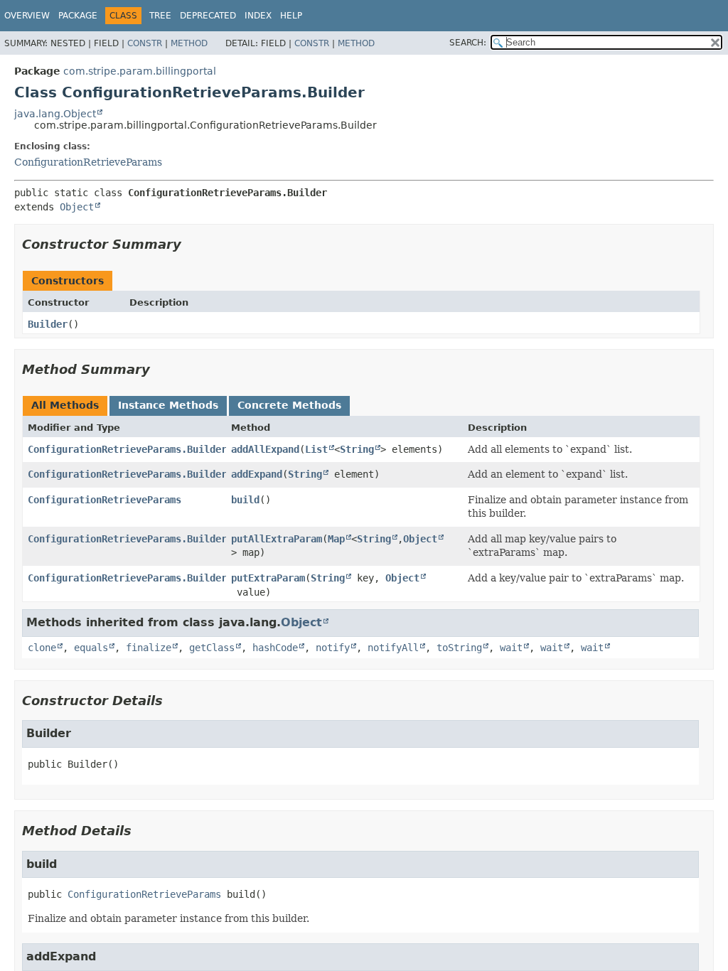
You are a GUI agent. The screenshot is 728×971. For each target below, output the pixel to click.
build (245, 499)
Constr (144, 43)
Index (258, 16)
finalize (148, 647)
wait (511, 647)
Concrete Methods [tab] (289, 405)
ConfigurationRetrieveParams (88, 162)
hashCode (275, 647)
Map (336, 538)
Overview (27, 16)
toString (459, 647)
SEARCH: (467, 43)
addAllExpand (265, 449)
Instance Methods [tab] (168, 405)
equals (91, 647)
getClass (212, 647)
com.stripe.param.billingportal (139, 71)
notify (333, 647)
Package (77, 16)
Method (189, 43)
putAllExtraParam (276, 538)
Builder (48, 324)
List (316, 449)
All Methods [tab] (65, 405)
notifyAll (393, 647)
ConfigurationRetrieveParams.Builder (127, 449)
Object (77, 207)
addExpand (256, 474)
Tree (160, 16)
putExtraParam (268, 578)
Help (291, 16)
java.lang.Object (55, 113)
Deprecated (208, 16)
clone (42, 647)
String (357, 449)
